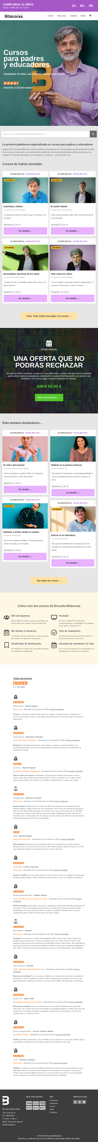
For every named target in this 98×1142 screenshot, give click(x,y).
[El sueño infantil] (73, 190)
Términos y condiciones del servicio (32, 1138)
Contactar (53, 1112)
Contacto (73, 16)
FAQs (52, 1109)
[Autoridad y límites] (25, 190)
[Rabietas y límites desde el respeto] (25, 516)
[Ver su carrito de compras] (90, 16)
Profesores (54, 1103)
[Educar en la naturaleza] (73, 519)
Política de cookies (72, 1138)
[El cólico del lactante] (25, 449)
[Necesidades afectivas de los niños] (25, 257)
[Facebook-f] (80, 1102)
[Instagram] (75, 1102)
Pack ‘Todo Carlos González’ (24, 740)
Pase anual (61, 16)
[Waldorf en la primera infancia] (73, 449)
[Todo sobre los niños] (73, 257)
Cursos (50, 16)
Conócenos (54, 1100)
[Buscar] (93, 134)
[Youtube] (84, 1102)
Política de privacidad (55, 1138)
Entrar (83, 16)
